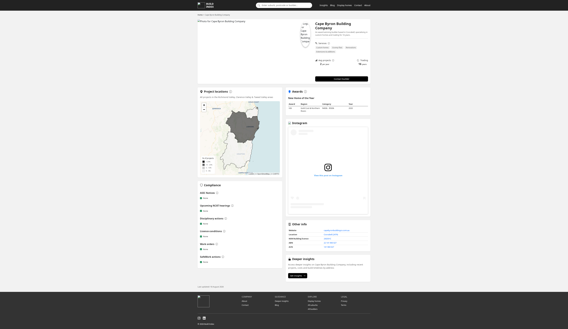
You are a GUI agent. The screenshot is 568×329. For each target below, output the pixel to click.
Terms (343, 305)
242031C (327, 238)
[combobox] (286, 5)
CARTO (276, 173)
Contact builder (341, 79)
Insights (324, 5)
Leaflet (251, 173)
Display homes (344, 5)
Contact (358, 5)
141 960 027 (329, 247)
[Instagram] (199, 318)
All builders (312, 309)
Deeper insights (282, 301)
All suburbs (313, 305)
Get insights (296, 275)
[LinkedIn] (204, 318)
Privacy (344, 301)
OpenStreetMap (263, 173)
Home (200, 15)
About (367, 5)
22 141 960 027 (330, 242)
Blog (332, 5)
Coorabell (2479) (331, 234)
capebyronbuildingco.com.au (337, 230)
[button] (204, 105)
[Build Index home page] (218, 301)
